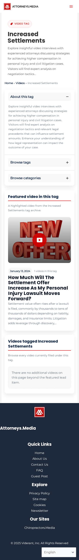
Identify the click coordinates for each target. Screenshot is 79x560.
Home (9, 83)
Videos (20, 83)
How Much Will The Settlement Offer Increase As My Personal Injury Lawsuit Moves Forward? (38, 288)
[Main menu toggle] (71, 6)
